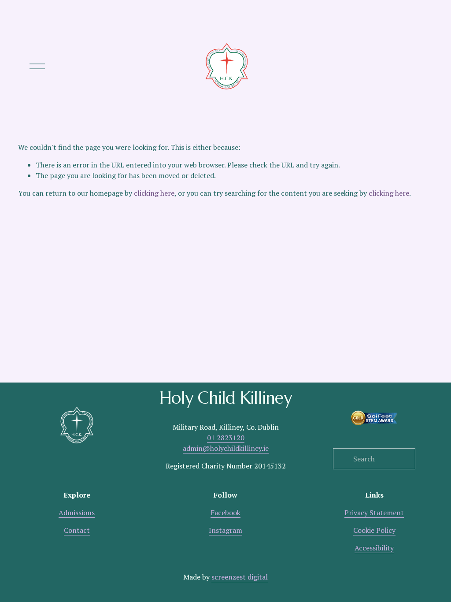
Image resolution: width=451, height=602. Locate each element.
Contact (77, 530)
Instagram (225, 530)
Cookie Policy (374, 530)
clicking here (154, 193)
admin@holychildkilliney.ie (226, 448)
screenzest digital (239, 577)
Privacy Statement (374, 512)
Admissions (77, 512)
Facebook (225, 512)
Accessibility (374, 548)
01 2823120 (225, 437)
